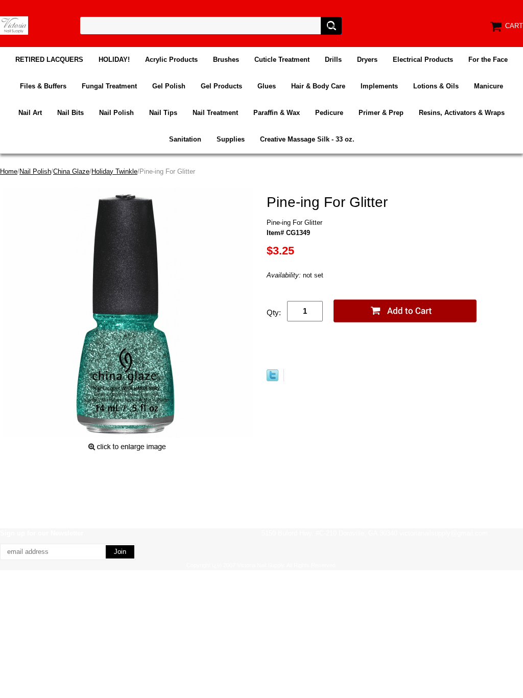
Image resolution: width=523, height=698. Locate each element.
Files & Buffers (43, 86)
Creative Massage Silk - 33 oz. (307, 139)
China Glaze (71, 171)
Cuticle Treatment (282, 59)
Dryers (367, 59)
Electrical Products (423, 59)
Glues (266, 86)
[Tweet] (272, 379)
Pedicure (329, 113)
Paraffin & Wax (276, 113)
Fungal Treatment (109, 86)
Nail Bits (70, 113)
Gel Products (221, 86)
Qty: (274, 312)
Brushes (226, 59)
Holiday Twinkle (114, 171)
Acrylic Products (171, 59)
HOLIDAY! (114, 59)
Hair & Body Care (318, 86)
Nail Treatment (215, 113)
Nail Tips (163, 113)
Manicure (488, 86)
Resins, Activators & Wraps (462, 113)
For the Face (488, 59)
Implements (379, 86)
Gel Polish (168, 86)
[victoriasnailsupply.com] (14, 25)
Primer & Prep (381, 113)
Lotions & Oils (436, 86)
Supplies (231, 139)
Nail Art (30, 113)
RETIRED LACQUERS (49, 59)
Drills (333, 59)
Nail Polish (116, 113)
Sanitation (185, 139)
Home (8, 171)
